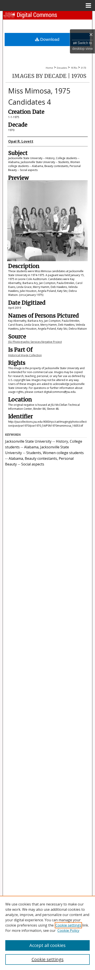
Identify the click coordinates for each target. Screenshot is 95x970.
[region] (47, 933)
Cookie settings (68, 925)
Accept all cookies (47, 945)
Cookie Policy (68, 930)
